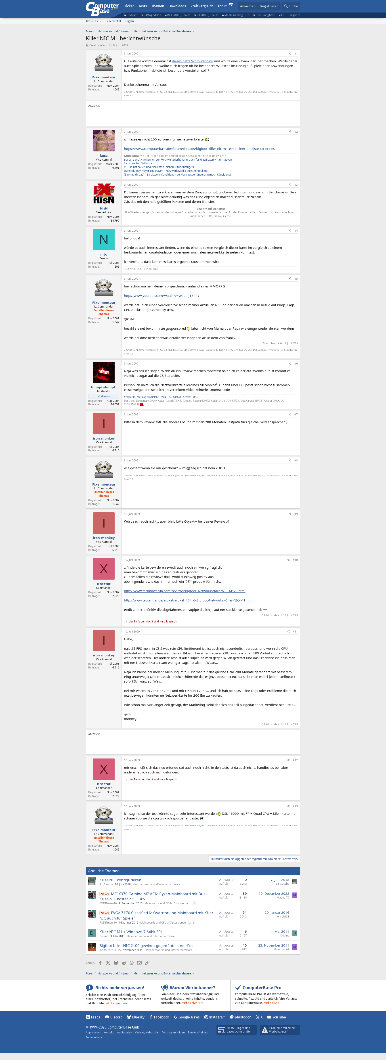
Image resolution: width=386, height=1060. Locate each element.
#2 (296, 132)
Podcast (132, 15)
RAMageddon (152, 15)
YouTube (279, 1017)
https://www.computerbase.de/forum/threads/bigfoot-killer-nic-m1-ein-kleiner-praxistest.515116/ (200, 148)
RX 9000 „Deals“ (207, 15)
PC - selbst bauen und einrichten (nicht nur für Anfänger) (159, 167)
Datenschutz (94, 1037)
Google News (189, 1017)
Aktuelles (92, 21)
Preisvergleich (201, 6)
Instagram (217, 1017)
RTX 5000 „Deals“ (178, 15)
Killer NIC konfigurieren (120, 879)
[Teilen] (290, 53)
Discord (116, 1017)
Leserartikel (113, 21)
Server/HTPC (190, 396)
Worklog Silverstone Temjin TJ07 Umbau (159, 396)
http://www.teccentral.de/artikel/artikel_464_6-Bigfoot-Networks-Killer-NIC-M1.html (189, 600)
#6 (296, 363)
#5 (296, 279)
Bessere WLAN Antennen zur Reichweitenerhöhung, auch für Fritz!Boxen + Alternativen (178, 159)
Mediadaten (124, 1032)
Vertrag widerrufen (147, 1032)
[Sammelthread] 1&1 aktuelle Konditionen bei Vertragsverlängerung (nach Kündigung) (177, 174)
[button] (101, 21)
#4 (296, 231)
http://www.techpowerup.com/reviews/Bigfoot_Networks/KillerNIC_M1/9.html (184, 591)
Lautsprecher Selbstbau (138, 163)
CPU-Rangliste (290, 15)
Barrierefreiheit (198, 1032)
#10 (295, 560)
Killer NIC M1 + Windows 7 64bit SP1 (131, 931)
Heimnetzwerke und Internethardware (156, 884)
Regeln (129, 21)
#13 (295, 806)
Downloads (177, 6)
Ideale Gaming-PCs (237, 15)
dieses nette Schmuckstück (192, 61)
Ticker (129, 6)
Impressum (93, 1032)
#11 (295, 631)
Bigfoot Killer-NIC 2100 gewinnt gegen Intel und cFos (146, 945)
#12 (295, 760)
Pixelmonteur (98, 45)
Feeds (95, 1017)
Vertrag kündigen (173, 1032)
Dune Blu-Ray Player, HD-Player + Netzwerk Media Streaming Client (166, 171)
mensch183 (282, 916)
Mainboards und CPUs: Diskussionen (167, 903)
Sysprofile (130, 396)
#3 (296, 184)
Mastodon (243, 1017)
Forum (223, 6)
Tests (142, 6)
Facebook (161, 1017)
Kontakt (108, 1032)
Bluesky (138, 1017)
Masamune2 (281, 949)
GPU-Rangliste (265, 15)
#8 (296, 460)
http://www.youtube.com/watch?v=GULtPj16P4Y (161, 295)
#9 (296, 514)
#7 (296, 414)
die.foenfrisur (107, 950)
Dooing (103, 936)
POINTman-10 (108, 903)
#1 (296, 53)
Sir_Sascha (106, 884)
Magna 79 (283, 897)
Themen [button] (157, 6)
